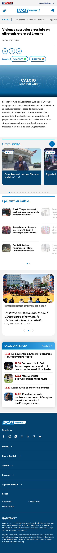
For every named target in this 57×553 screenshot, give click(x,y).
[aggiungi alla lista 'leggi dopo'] (12, 51)
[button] (28, 10)
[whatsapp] (15, 436)
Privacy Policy (8, 506)
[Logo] (28, 10)
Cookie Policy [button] (34, 501)
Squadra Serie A (10, 484)
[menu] (4, 11)
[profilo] (53, 11)
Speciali (6, 474)
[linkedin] (28, 436)
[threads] (34, 436)
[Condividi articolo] (5, 51)
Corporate (6, 501)
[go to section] (52, 144)
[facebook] (3, 436)
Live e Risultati (9, 456)
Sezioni (5, 465)
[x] (21, 436)
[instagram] (9, 436)
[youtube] (40, 436)
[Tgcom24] (7, 3)
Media (5, 446)
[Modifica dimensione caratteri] (19, 51)
